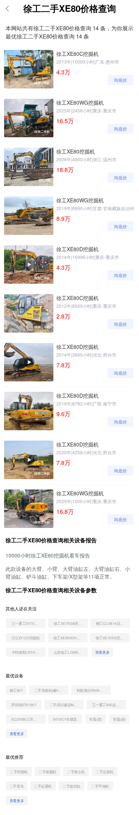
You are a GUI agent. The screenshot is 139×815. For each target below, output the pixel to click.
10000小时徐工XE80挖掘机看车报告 (48, 555)
